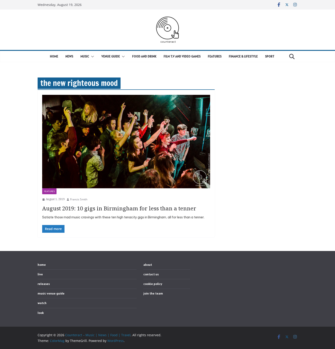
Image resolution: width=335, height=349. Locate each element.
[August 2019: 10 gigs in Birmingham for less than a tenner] (126, 142)
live (40, 274)
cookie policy (152, 284)
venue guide (110, 56)
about (147, 265)
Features (215, 56)
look (41, 313)
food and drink (144, 56)
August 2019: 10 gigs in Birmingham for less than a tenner (119, 208)
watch (42, 303)
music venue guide (51, 293)
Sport (269, 56)
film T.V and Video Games (182, 56)
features (49, 191)
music (84, 56)
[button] (91, 56)
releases (44, 284)
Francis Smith (78, 199)
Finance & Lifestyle (243, 56)
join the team (153, 293)
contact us (151, 274)
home (54, 56)
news (69, 56)
